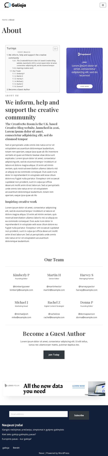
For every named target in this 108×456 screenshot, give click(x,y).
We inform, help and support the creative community (27, 56)
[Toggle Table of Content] (54, 49)
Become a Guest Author (19, 89)
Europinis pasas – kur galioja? (16, 439)
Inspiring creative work (25, 68)
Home (4, 19)
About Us (27, 52)
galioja (6, 447)
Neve (41, 453)
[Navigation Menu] (103, 5)
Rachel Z (20, 84)
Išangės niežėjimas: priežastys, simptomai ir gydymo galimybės (33, 429)
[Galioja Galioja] (16, 5)
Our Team (17, 71)
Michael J (20, 81)
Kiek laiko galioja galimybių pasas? (19, 434)
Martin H (20, 76)
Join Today (54, 354)
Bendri (16, 447)
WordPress (63, 453)
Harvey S (20, 79)
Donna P (20, 86)
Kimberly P (20, 74)
